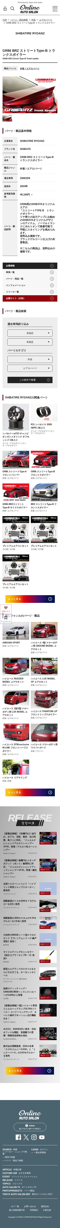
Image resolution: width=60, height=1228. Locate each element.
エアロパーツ (45, 20)
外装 (33, 20)
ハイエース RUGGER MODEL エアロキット (13, 680)
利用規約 (34, 1210)
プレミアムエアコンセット (15, 546)
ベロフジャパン (9, 894)
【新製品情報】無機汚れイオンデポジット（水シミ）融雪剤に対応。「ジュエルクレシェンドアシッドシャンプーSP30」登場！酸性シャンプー (20, 867)
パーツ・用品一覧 (14, 278)
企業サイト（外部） (16, 298)
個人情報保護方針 (17, 1210)
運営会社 (45, 1206)
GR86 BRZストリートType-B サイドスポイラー (15, 506)
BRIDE (6, 945)
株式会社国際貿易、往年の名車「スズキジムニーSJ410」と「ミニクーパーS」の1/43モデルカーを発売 (19, 1051)
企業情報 (10, 265)
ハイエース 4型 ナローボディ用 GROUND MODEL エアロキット (44, 645)
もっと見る (15, 599)
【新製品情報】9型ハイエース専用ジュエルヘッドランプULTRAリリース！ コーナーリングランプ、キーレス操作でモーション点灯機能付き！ (20, 1012)
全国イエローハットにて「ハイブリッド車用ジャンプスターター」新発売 (19, 887)
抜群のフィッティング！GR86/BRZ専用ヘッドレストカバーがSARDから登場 (19, 991)
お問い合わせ (30, 1206)
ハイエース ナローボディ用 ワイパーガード (44, 746)
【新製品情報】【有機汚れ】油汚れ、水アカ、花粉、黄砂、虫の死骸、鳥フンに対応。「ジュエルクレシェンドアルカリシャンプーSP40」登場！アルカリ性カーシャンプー (20, 841)
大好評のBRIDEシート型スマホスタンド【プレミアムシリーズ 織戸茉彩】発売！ (19, 938)
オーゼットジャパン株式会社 (15, 979)
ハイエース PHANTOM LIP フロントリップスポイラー (44, 713)
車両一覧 (10, 272)
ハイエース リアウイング (14, 777)
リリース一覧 (12, 292)
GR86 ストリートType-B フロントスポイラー (43, 473)
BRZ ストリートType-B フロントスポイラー (43, 506)
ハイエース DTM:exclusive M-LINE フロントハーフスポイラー (15, 747)
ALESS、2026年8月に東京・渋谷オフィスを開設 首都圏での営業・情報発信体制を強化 (19, 1032)
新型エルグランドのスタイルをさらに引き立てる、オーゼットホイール (19, 972)
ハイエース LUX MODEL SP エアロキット (43, 680)
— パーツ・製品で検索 (12, 1161)
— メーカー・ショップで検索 (14, 1153)
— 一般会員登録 (38, 1152)
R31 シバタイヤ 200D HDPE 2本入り (41, 426)
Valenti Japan (9, 853)
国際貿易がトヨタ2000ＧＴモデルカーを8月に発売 (19, 902)
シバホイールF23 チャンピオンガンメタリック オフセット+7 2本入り (15, 436)
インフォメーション (16, 285)
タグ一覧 (15, 1206)
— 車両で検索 (8, 1157)
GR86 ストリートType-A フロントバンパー (15, 473)
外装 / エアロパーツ (29, 68)
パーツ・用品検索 (19, 20)
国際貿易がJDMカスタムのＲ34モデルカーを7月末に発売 (19, 920)
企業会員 (47, 1210)
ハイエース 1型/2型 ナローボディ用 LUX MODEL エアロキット (15, 711)
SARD (5, 998)
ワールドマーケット (11, 907)
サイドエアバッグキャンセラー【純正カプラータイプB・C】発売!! (18, 955)
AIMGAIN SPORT (11, 642)
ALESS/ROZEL (10, 1039)
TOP (4, 20)
